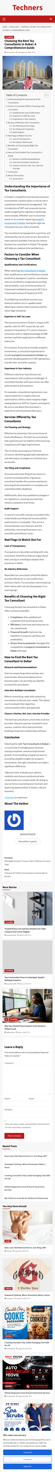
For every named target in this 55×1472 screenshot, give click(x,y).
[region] (27, 1451)
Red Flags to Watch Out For (20, 135)
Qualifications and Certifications (26, 113)
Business (8, 1336)
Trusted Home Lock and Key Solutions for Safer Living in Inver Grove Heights (25, 930)
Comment (9, 1063)
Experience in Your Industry (24, 119)
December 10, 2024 (24, 52)
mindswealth (11, 1349)
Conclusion (13, 172)
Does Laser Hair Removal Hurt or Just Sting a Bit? (25, 1156)
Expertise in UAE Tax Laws (24, 116)
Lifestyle (8, 1288)
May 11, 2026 (22, 1032)
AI (6, 1019)
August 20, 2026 (20, 1251)
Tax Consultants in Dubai (32, 270)
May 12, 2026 (23, 984)
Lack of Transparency (22, 139)
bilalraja (9, 1251)
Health (8, 1241)
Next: (25, 873)
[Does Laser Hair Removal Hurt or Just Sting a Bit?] (27, 1227)
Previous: (27, 861)
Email (32, 1098)
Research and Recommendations (26, 159)
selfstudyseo (11, 1032)
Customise (27, 1459)
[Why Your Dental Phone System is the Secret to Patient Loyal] (27, 1006)
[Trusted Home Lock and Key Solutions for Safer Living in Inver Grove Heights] (27, 908)
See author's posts (27, 841)
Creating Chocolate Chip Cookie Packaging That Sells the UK (27, 1177)
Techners (27, 7)
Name (7, 1098)
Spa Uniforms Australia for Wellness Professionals (26, 1198)
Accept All (27, 1452)
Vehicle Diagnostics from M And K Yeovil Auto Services (24, 1188)
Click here (9, 797)
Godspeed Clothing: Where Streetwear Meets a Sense (25, 1165)
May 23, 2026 (23, 935)
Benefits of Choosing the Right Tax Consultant (23, 147)
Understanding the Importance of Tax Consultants (24, 101)
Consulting (9, 37)
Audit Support (18, 132)
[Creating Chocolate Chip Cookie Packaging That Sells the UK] (27, 1322)
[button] (5, 19)
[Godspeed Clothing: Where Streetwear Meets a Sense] (27, 1275)
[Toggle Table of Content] (45, 95)
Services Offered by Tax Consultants (23, 122)
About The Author (16, 175)
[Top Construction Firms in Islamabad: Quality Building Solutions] (27, 957)
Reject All (27, 1466)
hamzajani (10, 1298)
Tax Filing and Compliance (23, 129)
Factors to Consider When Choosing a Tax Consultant (26, 108)
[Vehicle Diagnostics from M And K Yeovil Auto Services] (27, 1373)
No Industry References (23, 142)
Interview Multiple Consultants (26, 162)
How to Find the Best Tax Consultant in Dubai (25, 154)
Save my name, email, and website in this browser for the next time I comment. (27, 1126)
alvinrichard (11, 52)
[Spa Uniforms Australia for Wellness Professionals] (27, 1420)
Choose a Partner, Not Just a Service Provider (28, 167)
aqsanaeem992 (11, 935)
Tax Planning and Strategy (24, 126)
